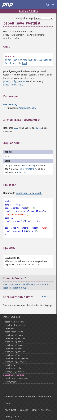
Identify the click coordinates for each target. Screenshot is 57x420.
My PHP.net (10, 410)
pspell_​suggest (11, 382)
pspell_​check (10, 328)
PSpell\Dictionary (41, 59)
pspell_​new (10, 365)
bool (24, 63)
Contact (24, 410)
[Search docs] (47, 4)
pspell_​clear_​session (14, 332)
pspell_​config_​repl (13, 355)
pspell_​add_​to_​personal (15, 322)
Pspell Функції (11, 316)
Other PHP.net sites (41, 410)
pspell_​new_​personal (14, 372)
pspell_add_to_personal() (29, 193)
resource (20, 172)
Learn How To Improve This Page (19, 284)
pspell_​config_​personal (15, 352)
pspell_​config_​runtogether (16, 358)
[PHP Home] (7, 4)
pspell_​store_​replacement (16, 378)
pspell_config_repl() (13, 84)
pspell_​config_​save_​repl (15, 362)
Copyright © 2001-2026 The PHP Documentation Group (28, 400)
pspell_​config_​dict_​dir (14, 342)
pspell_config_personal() (15, 81)
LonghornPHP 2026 (28, 11)
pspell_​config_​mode (14, 348)
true (16, 128)
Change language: (25, 18)
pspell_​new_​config (13, 368)
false (39, 128)
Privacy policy (12, 416)
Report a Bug (19, 287)
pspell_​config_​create (14, 335)
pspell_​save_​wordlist (14, 375)
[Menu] (53, 4)
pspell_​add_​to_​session (15, 325)
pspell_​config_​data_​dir (15, 338)
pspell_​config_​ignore (14, 345)
